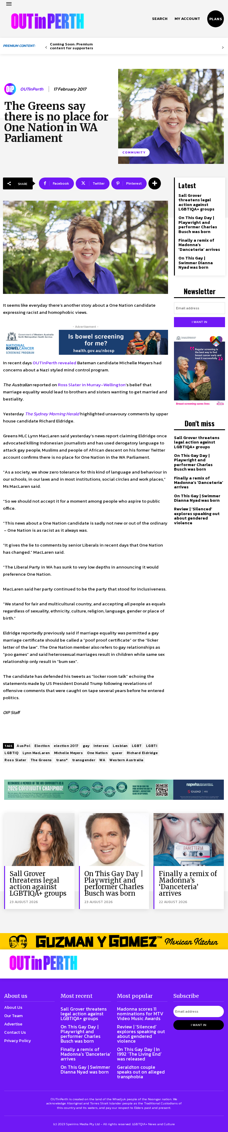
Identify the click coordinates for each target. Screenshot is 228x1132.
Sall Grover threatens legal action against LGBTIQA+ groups (196, 202)
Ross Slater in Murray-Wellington (92, 384)
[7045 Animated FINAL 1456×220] (85, 342)
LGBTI (151, 745)
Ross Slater (15, 760)
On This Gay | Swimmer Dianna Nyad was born (195, 262)
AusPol (23, 745)
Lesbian (120, 745)
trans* (62, 760)
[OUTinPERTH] (47, 21)
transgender (84, 760)
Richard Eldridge (142, 753)
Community (133, 152)
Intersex (101, 745)
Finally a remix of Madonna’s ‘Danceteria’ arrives (199, 245)
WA (102, 760)
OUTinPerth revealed (54, 362)
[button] (159, 19)
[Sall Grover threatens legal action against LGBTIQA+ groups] (39, 839)
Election (42, 745)
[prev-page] (46, 47)
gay (86, 745)
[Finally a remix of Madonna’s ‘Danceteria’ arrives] (188, 839)
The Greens (41, 760)
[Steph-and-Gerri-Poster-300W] (199, 371)
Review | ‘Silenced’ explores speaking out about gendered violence (197, 516)
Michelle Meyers (68, 753)
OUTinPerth (31, 89)
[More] (154, 183)
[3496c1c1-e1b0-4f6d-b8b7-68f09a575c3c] (114, 790)
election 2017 (66, 745)
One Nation (97, 753)
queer (117, 753)
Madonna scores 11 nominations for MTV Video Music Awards (140, 1013)
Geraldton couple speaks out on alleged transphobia (141, 1071)
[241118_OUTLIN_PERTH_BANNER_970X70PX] (114, 941)
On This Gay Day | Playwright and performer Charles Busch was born (197, 225)
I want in (199, 321)
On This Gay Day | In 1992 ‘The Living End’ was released (139, 1054)
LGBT (137, 745)
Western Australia (126, 760)
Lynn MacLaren (36, 753)
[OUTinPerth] (11, 89)
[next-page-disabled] (223, 47)
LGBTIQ (11, 753)
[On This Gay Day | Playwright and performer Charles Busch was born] (114, 839)
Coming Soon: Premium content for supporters (71, 46)
